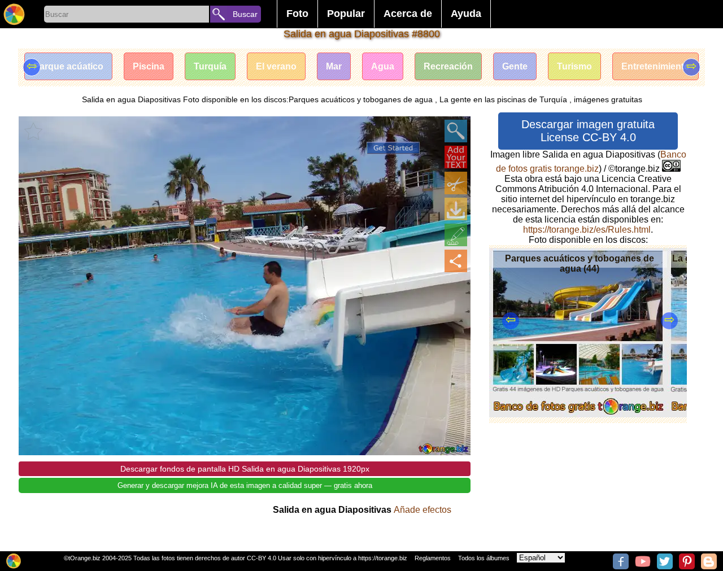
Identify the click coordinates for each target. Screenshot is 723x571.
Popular (346, 13)
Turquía (210, 66)
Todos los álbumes (483, 558)
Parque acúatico (68, 66)
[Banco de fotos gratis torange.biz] (14, 14)
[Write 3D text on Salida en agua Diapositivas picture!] (456, 157)
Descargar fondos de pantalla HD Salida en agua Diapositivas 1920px (244, 468)
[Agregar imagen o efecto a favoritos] (33, 131)
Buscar (245, 14)
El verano (276, 66)
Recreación (448, 66)
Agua (382, 66)
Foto (297, 13)
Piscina (148, 66)
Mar (334, 66)
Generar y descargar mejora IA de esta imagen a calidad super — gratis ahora (244, 485)
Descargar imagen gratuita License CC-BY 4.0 (588, 130)
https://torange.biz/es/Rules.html (587, 229)
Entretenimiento (655, 66)
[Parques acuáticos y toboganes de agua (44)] (578, 414)
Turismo (574, 66)
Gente (515, 66)
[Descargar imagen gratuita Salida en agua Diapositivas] (456, 209)
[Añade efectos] (456, 235)
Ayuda (466, 13)
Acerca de (408, 13)
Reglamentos (433, 558)
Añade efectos (422, 510)
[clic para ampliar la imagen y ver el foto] (456, 131)
